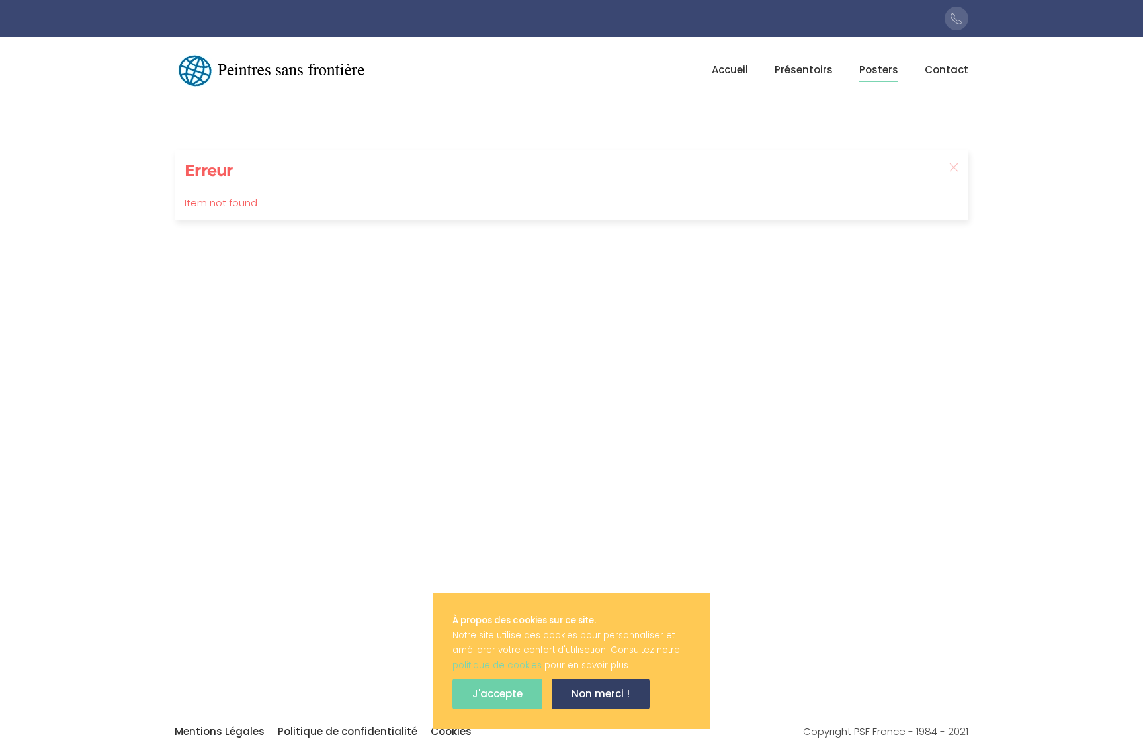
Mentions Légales (220, 731)
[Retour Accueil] (274, 70)
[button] (953, 167)
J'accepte (497, 694)
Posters (878, 70)
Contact (946, 70)
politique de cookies (497, 665)
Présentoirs (804, 70)
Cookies (451, 731)
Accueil (730, 70)
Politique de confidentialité (347, 731)
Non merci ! (601, 694)
